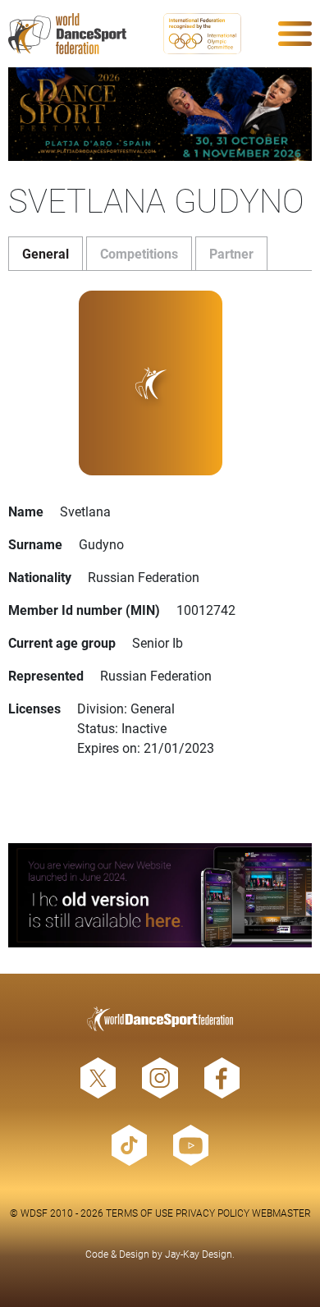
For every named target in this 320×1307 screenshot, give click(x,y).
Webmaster (281, 1212)
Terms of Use (139, 1212)
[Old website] (160, 895)
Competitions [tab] (139, 253)
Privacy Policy (212, 1212)
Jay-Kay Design (198, 1253)
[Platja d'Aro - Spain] (160, 114)
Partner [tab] (231, 253)
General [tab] (45, 253)
